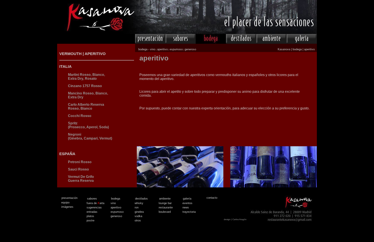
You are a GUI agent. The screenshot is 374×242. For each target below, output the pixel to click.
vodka (138, 216)
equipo (65, 202)
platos (90, 216)
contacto (211, 197)
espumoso (176, 49)
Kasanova (284, 49)
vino (152, 49)
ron (137, 207)
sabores (92, 198)
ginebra (139, 211)
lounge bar (165, 203)
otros (138, 220)
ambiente (165, 198)
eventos (187, 203)
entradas (92, 211)
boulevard (165, 211)
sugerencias (94, 207)
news (185, 207)
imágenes (67, 206)
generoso (190, 49)
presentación (69, 198)
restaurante (166, 207)
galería (187, 198)
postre (90, 220)
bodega (142, 49)
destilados (141, 198)
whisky (139, 203)
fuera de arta (95, 203)
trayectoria (189, 211)
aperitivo (162, 49)
